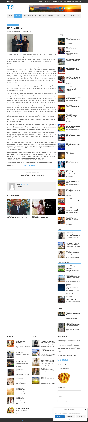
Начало (10, 15)
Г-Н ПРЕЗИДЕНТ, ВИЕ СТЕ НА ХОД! (17, 217)
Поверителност (72, 419)
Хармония (50, 15)
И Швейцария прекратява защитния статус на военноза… (72, 89)
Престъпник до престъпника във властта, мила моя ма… (73, 60)
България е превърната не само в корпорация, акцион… (73, 234)
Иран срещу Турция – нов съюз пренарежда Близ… (72, 172)
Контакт (40, 1)
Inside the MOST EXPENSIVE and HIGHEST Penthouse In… (73, 277)
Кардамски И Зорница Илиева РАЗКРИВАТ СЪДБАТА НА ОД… (71, 117)
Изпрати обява (63, 1)
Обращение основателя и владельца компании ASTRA (48, 370)
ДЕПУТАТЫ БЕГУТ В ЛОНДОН (73, 200)
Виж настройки (81, 416)
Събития (65, 15)
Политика (16, 24)
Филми (58, 15)
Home (8, 20)
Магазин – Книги (20, 371)
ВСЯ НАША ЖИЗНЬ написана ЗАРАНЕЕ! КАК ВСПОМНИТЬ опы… (73, 79)
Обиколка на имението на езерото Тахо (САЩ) (72, 298)
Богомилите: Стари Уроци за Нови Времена (73, 314)
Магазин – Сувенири (21, 380)
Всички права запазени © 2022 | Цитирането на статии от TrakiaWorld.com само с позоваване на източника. (29, 420)
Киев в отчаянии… (70, 153)
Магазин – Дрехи (20, 398)
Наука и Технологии (40, 15)
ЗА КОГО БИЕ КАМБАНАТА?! (40, 217)
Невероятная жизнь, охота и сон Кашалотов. (73, 145)
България (17, 15)
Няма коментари (18, 31)
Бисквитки (67, 419)
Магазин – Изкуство (21, 361)
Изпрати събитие (70, 1)
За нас (45, 1)
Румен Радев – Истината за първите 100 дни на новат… (73, 191)
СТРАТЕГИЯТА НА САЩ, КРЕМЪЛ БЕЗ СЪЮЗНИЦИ (72, 209)
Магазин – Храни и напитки (22, 408)
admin (11, 31)
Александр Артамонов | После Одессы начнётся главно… (72, 220)
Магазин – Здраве (20, 389)
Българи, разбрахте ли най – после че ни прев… (73, 107)
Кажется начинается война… (73, 39)
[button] (85, 409)
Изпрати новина (56, 1)
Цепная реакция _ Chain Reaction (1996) (72, 163)
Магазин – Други (20, 352)
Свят (24, 15)
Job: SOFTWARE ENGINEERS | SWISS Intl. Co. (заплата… (73, 244)
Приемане (59, 416)
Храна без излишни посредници (20, 342)
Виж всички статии (24, 184)
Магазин (72, 15)
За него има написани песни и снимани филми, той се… (73, 325)
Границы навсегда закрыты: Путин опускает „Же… (73, 127)
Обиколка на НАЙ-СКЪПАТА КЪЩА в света (73, 267)
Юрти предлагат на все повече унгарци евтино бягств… (72, 287)
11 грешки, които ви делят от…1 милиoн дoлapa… (47, 379)
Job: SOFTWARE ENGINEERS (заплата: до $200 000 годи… (73, 253)
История (30, 15)
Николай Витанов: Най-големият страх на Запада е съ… (73, 69)
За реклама (49, 1)
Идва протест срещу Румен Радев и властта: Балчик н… (73, 136)
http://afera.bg (29, 165)
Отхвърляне (70, 416)
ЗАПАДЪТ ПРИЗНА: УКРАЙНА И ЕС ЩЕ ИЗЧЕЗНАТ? (73, 98)
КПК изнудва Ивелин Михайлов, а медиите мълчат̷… (71, 50)
